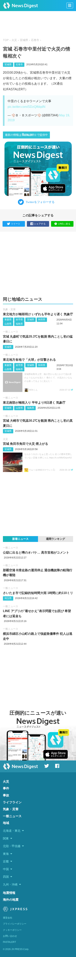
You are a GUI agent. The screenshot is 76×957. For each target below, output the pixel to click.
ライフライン (12, 802)
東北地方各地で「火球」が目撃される (29, 359)
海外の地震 (11, 899)
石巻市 (35, 40)
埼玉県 (7, 598)
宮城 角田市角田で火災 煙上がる (25, 443)
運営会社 (7, 917)
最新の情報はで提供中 (26, 134)
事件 (6, 788)
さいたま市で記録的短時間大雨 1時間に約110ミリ (38, 593)
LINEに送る (64, 223)
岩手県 (19, 319)
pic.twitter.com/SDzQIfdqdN (26, 106)
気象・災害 (9, 309)
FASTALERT (9, 942)
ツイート (15, 223)
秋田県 (41, 319)
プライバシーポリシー (14, 923)
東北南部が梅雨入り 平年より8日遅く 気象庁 (34, 402)
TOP (6, 40)
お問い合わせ (10, 936)
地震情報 (9, 892)
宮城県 (24, 40)
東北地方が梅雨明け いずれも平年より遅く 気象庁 (38, 314)
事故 (6, 795)
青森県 (7, 319)
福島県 (19, 323)
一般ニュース (10, 331)
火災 (14, 40)
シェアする (40, 223)
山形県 (7, 323)
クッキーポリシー (12, 930)
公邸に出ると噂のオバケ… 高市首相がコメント (36, 552)
